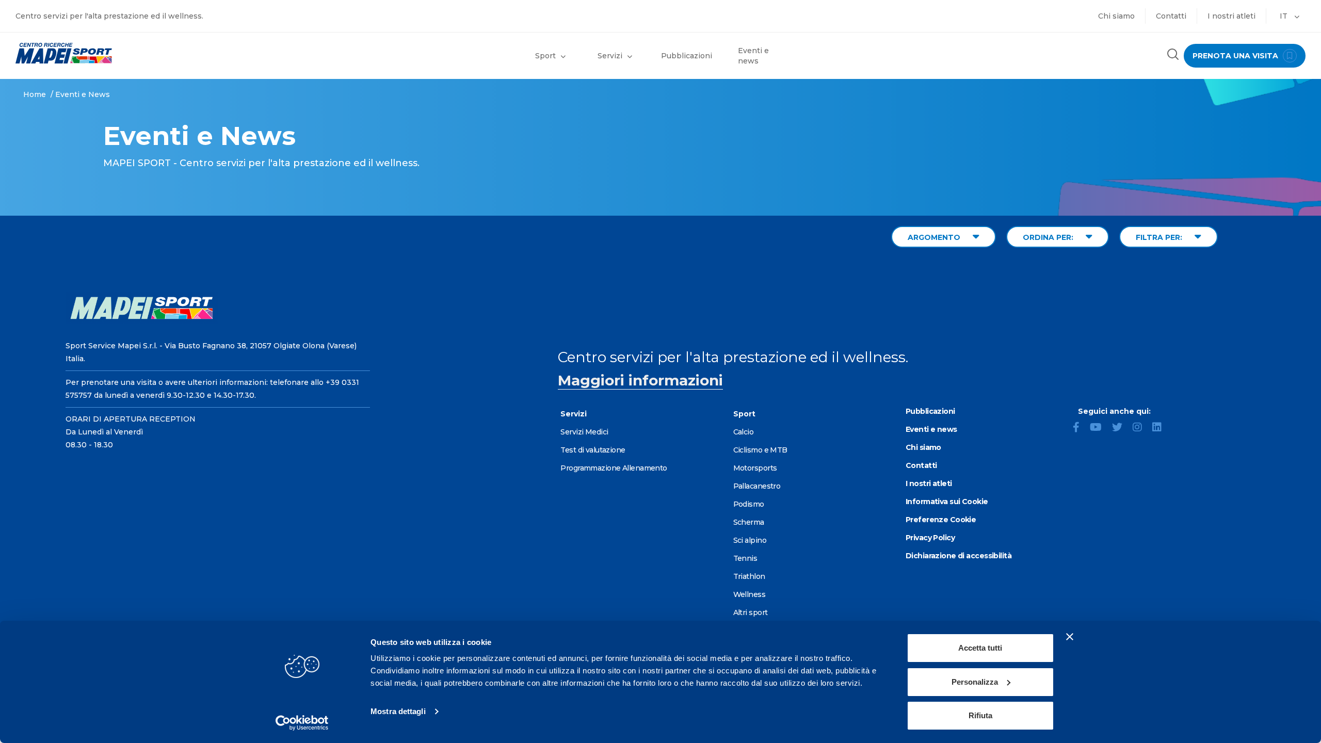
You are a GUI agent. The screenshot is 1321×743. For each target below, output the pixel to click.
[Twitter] (1121, 428)
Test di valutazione (592, 450)
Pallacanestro (757, 486)
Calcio (743, 432)
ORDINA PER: (1049, 237)
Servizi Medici (584, 432)
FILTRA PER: (1160, 237)
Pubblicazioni (686, 55)
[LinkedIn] (1161, 428)
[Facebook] (1080, 428)
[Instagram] (1141, 428)
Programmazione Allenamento (613, 468)
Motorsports (755, 468)
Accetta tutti (980, 647)
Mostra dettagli (398, 711)
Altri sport (750, 612)
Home (34, 94)
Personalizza (975, 681)
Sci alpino (749, 540)
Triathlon (749, 576)
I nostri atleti (1231, 16)
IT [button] (1285, 16)
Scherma (748, 522)
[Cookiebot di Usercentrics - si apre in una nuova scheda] (302, 723)
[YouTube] (1100, 428)
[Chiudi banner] (1069, 636)
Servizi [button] (610, 55)
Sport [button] (545, 55)
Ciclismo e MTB (760, 450)
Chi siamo (1116, 16)
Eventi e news (753, 56)
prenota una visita (1236, 55)
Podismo (748, 504)
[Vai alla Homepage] (165, 53)
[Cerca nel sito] (1173, 55)
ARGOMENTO (935, 237)
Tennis (745, 558)
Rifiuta (980, 715)
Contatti (1171, 16)
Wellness (749, 594)
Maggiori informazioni (640, 380)
